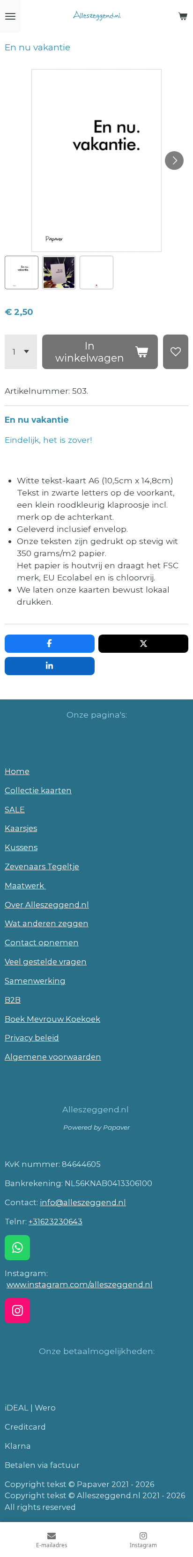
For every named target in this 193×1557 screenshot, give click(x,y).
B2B (13, 1000)
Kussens (21, 847)
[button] (21, 272)
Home (17, 771)
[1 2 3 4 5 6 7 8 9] (21, 352)
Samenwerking (35, 980)
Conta (17, 942)
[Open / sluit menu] (10, 16)
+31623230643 (55, 1221)
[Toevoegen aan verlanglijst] (175, 352)
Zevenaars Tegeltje (42, 866)
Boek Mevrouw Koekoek (52, 1019)
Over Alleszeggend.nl (47, 904)
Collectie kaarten (38, 790)
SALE (15, 809)
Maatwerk (25, 885)
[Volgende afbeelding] (174, 160)
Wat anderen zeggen (47, 923)
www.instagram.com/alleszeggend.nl (80, 1284)
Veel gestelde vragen (46, 961)
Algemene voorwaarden (53, 1056)
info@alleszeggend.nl (83, 1202)
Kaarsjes (21, 828)
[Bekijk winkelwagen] (182, 16)
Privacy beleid (32, 1037)
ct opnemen (54, 942)
